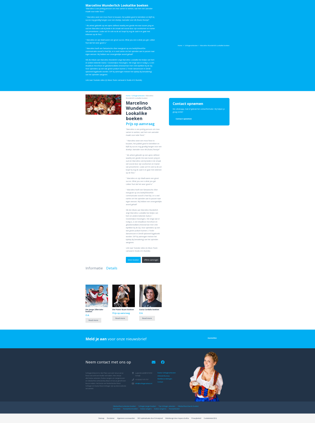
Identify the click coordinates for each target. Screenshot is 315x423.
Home (180, 45)
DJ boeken (116, 409)
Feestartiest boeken (130, 409)
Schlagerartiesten (191, 45)
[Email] (153, 362)
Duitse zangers (146, 409)
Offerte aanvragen (151, 260)
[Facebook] (162, 362)
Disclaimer (111, 418)
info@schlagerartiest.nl (143, 383)
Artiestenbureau (164, 376)
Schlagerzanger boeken (147, 406)
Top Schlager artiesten (167, 406)
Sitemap (101, 418)
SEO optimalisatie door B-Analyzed (150, 418)
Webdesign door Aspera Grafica (177, 418)
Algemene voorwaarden (126, 418)
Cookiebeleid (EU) (210, 418)
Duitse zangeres (160, 409)
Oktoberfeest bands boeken (188, 406)
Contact (160, 382)
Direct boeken (133, 260)
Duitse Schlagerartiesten (167, 373)
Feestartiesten (174, 409)
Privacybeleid (196, 418)
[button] (117, 98)
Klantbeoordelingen (165, 379)
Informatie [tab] (94, 268)
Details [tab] (111, 268)
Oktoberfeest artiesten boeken (124, 406)
